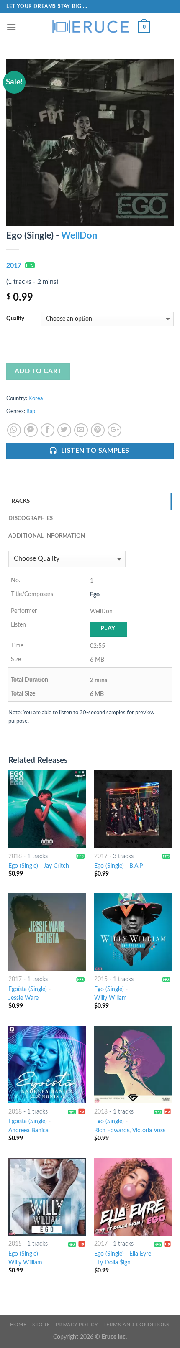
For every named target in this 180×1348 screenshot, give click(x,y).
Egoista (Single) (27, 1121)
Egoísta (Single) (27, 989)
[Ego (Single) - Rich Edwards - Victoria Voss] (133, 1064)
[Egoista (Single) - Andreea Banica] (47, 1064)
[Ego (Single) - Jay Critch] (47, 808)
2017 (13, 265)
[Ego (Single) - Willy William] (47, 1196)
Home (18, 1324)
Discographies (30, 518)
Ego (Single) (23, 866)
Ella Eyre (140, 1254)
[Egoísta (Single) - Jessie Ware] (47, 932)
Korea (35, 398)
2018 (15, 856)
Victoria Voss (148, 1131)
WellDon (79, 235)
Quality (15, 318)
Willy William (25, 1263)
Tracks (19, 501)
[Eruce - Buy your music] (90, 27)
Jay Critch (56, 866)
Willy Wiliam (110, 998)
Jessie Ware (23, 998)
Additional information (46, 535)
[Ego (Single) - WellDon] (90, 141)
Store (41, 1324)
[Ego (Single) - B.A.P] (133, 808)
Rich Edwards (111, 1131)
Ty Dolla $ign (114, 1263)
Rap (30, 411)
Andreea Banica (28, 1131)
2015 (101, 979)
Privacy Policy (77, 1324)
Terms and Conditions (136, 1324)
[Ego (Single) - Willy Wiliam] (133, 932)
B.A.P (136, 866)
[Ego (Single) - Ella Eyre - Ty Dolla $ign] (133, 1196)
